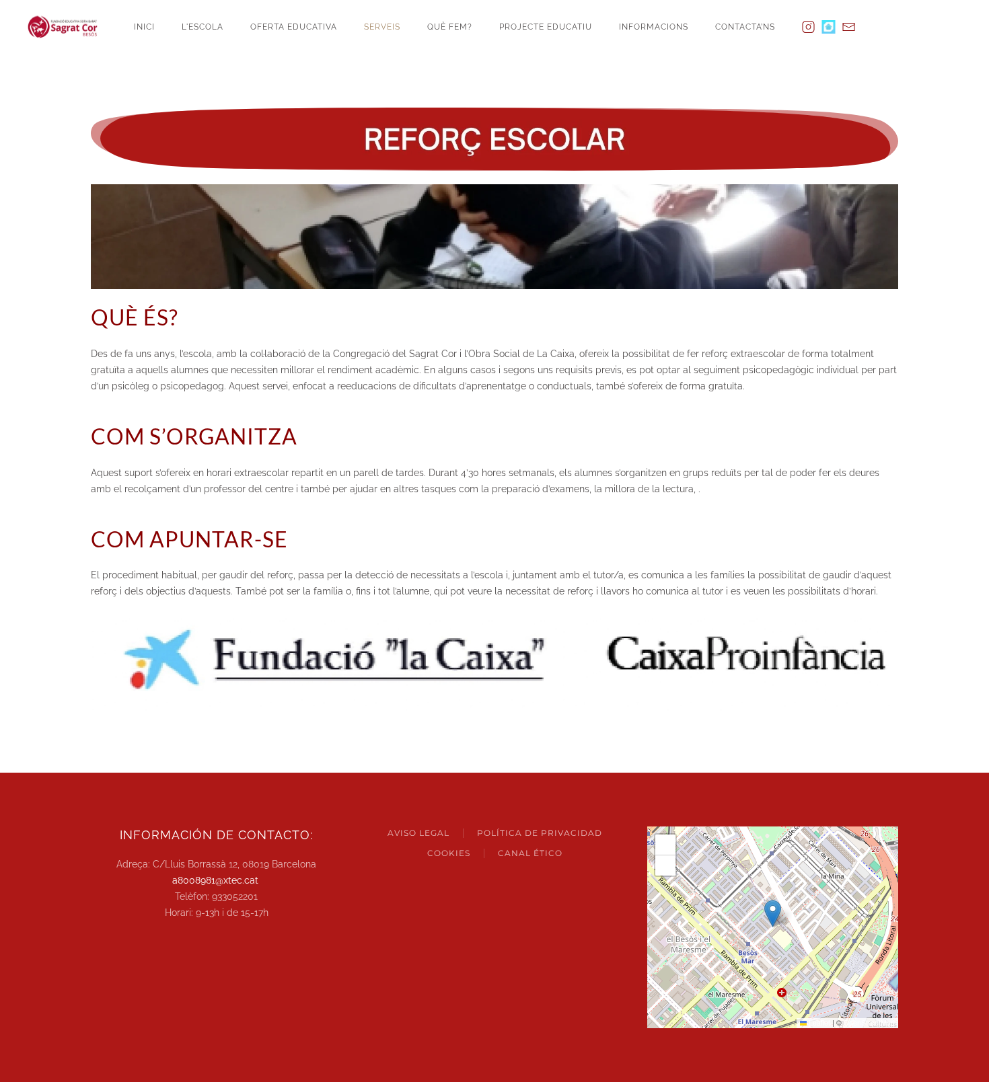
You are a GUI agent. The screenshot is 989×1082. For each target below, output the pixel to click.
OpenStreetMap (869, 1022)
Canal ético (530, 853)
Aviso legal (418, 833)
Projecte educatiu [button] (545, 27)
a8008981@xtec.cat (215, 880)
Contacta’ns (745, 27)
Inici (144, 27)
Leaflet (818, 1022)
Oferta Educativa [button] (293, 27)
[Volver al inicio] (67, 27)
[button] (772, 913)
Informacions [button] (653, 27)
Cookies (448, 853)
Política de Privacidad (539, 833)
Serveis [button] (382, 27)
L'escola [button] (202, 27)
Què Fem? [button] (449, 27)
